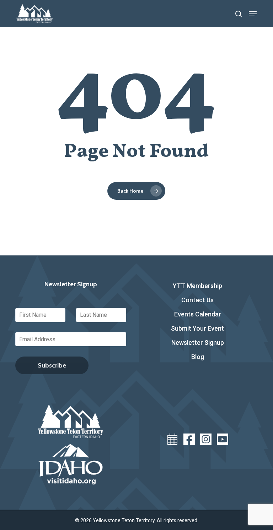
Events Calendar (197, 314)
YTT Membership (197, 285)
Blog (197, 356)
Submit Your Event (197, 328)
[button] (253, 13)
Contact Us (197, 300)
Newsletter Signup (197, 342)
